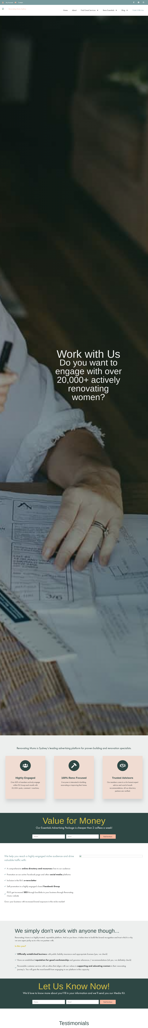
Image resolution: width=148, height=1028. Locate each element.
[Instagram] (143, 2)
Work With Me (138, 10)
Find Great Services (88, 10)
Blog (123, 10)
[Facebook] (133, 2)
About (74, 10)
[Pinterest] (138, 2)
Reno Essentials (108, 10)
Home (65, 10)
